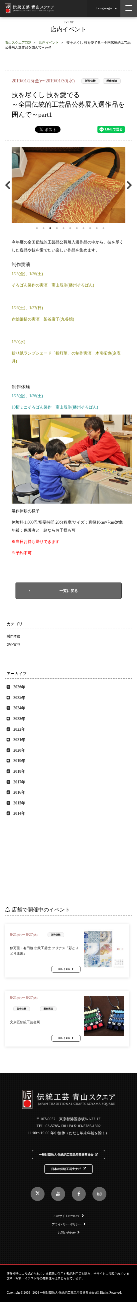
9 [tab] (90, 228)
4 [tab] (57, 228)
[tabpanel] (68, 185)
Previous (9, 185)
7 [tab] (76, 228)
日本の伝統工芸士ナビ (66, 1169)
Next (128, 185)
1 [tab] (37, 228)
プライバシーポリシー (67, 1224)
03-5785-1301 (57, 1126)
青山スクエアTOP (18, 42)
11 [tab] (103, 228)
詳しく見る (64, 969)
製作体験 (90, 80)
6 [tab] (70, 228)
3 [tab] (50, 228)
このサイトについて (66, 1216)
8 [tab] (83, 228)
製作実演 (111, 80)
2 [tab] (43, 228)
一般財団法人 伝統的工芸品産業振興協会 (66, 1154)
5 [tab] (63, 228)
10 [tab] (96, 228)
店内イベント (49, 42)
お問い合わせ (67, 1232)
